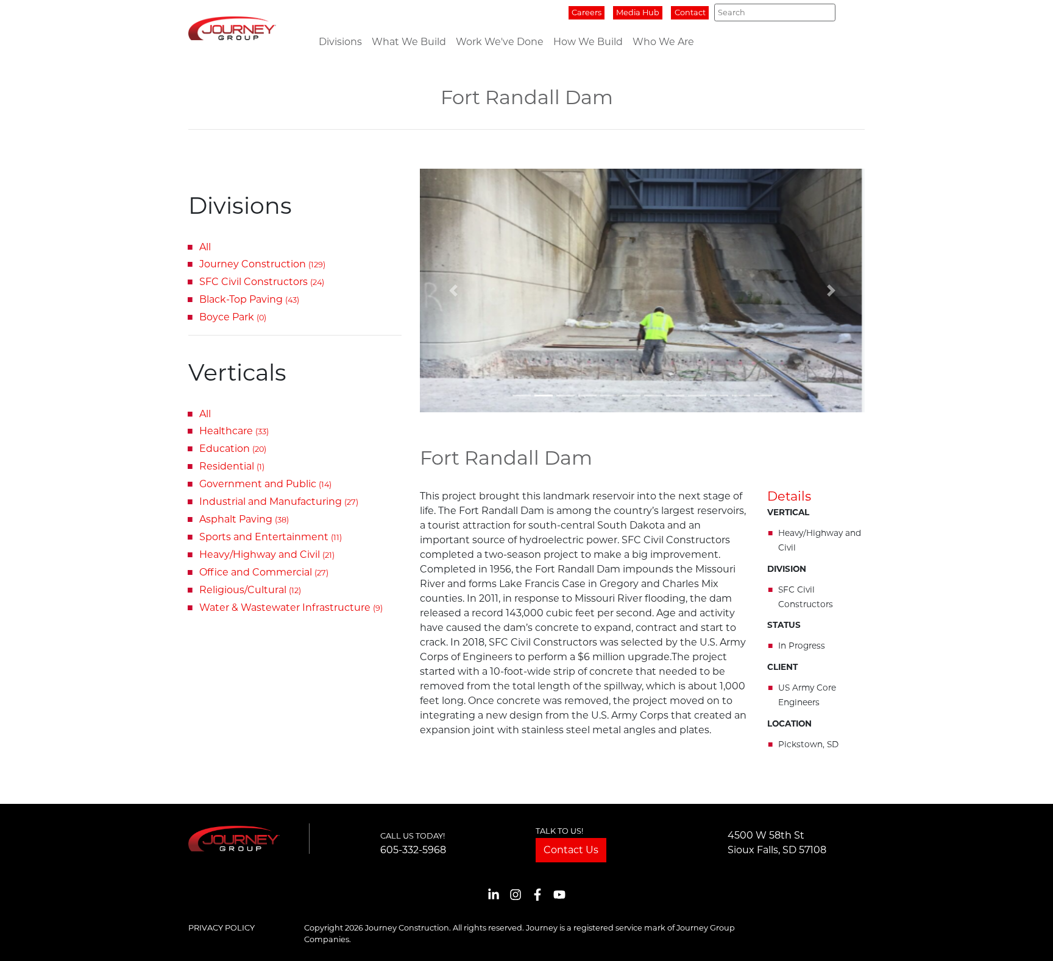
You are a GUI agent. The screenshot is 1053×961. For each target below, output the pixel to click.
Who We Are (663, 42)
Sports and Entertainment (270, 537)
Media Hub (637, 12)
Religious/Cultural (250, 590)
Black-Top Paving (249, 299)
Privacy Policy (221, 927)
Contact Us (571, 850)
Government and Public (265, 484)
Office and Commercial (263, 572)
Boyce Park (232, 317)
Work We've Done (500, 42)
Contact (690, 12)
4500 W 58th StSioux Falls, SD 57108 (777, 842)
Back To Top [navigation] (1026, 937)
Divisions (340, 42)
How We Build (588, 42)
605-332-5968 (413, 850)
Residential (231, 466)
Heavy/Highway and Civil (267, 554)
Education (232, 448)
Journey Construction (262, 264)
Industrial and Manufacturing (278, 501)
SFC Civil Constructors (261, 281)
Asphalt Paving (244, 519)
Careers (586, 12)
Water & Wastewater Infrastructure (291, 607)
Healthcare (234, 431)
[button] (453, 290)
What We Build (409, 42)
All (205, 247)
